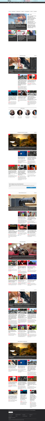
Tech (17, 2)
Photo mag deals (27, 11)
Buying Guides (25, 2)
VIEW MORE (35, 132)
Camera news (13, 11)
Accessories (14, 2)
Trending (30, 14)
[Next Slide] (35, 113)
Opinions (23, 11)
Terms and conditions (11, 414)
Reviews (22, 2)
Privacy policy (23, 414)
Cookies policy (30, 414)
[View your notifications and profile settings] (35, 1)
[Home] (8, 2)
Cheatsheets (35, 11)
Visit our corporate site (32, 410)
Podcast (31, 11)
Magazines (29, 2)
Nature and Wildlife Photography (11, 165)
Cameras (11, 2)
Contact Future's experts (18, 414)
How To (19, 2)
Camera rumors (18, 11)
